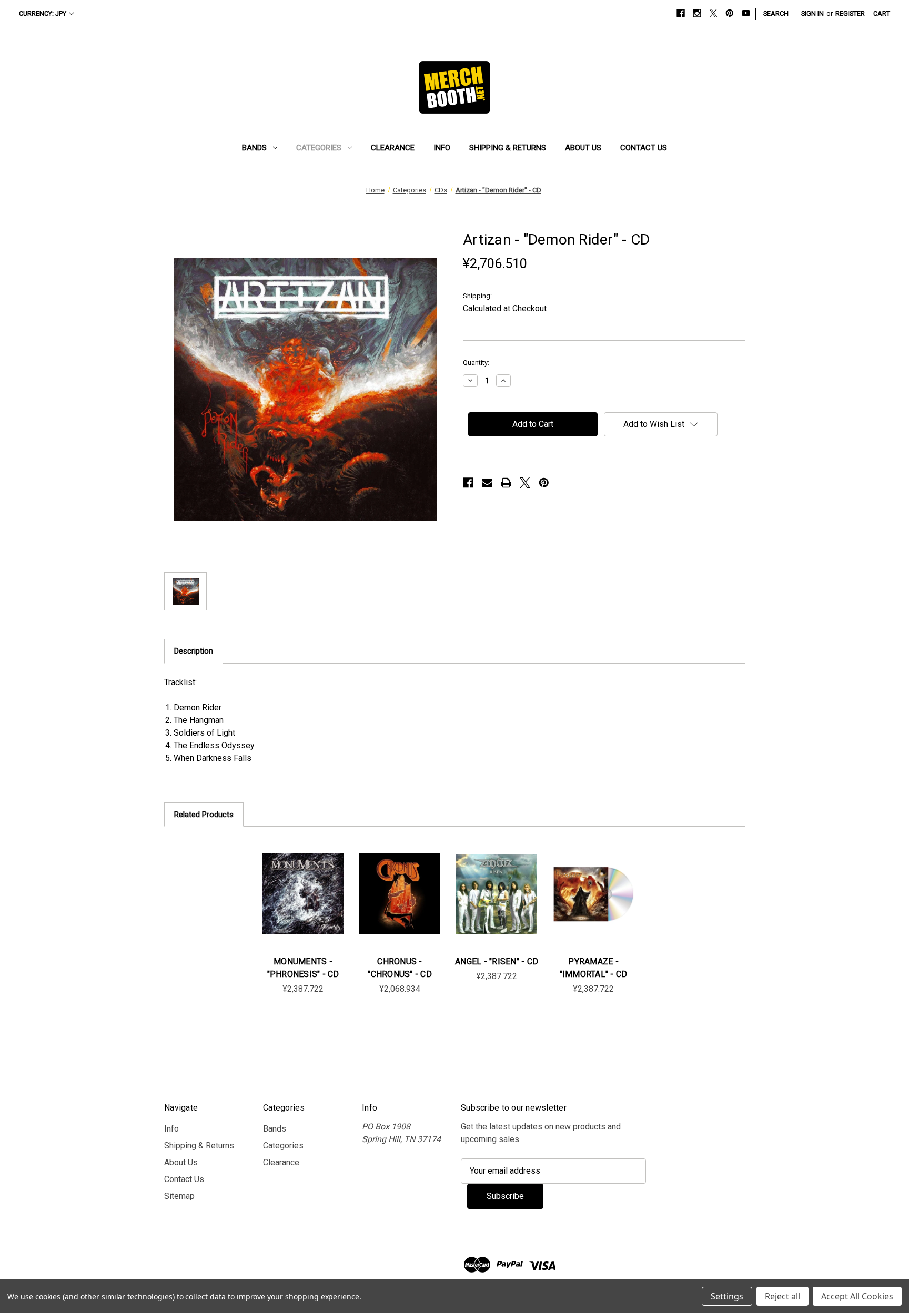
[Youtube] (746, 13)
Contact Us (643, 147)
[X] (713, 13)
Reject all (782, 1296)
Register (850, 13)
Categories (318, 147)
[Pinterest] (729, 13)
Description (193, 651)
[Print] (506, 482)
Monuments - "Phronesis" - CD (303, 967)
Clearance (393, 147)
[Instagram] (697, 13)
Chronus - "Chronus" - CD (400, 967)
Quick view (302, 883)
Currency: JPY (42, 13)
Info (441, 147)
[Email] (487, 482)
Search (776, 13)
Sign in (812, 13)
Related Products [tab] (204, 814)
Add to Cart (303, 904)
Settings (727, 1296)
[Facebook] (680, 13)
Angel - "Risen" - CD (496, 961)
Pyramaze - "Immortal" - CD (594, 967)
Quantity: (476, 363)
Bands (254, 147)
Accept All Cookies (857, 1296)
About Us (583, 147)
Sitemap (179, 1196)
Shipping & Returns (507, 147)
